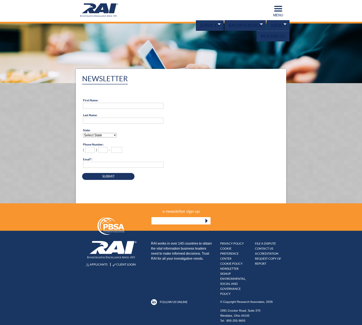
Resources (272, 35)
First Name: (90, 100)
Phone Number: (93, 144)
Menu (278, 15)
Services (205, 25)
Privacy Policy (232, 243)
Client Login (126, 264)
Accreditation (266, 253)
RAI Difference (242, 25)
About (277, 25)
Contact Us (264, 248)
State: (86, 130)
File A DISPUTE (265, 243)
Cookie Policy (231, 263)
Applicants (98, 264)
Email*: (87, 159)
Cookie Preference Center (229, 253)
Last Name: (90, 115)
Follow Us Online (173, 302)
